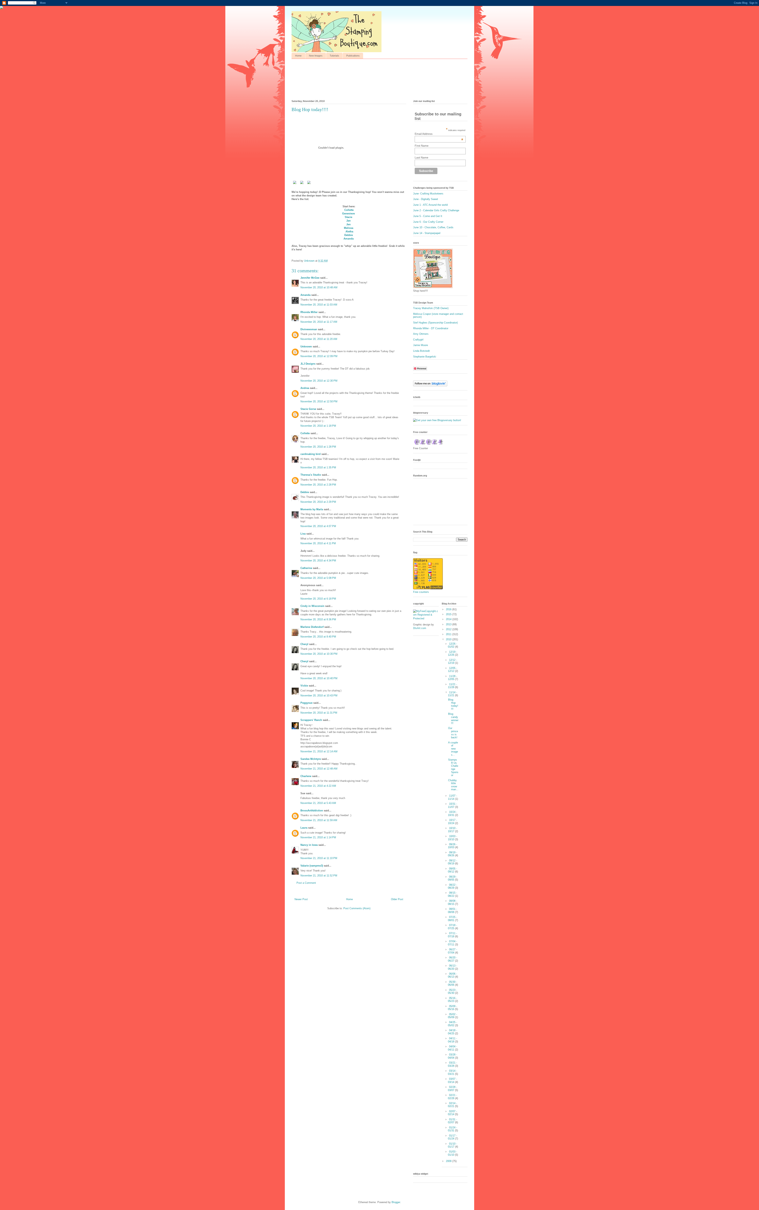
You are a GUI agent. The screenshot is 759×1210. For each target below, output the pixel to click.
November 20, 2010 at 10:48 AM (318, 287)
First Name (422, 145)
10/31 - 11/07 (452, 805)
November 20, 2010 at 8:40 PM (318, 636)
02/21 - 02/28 (452, 1097)
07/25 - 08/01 (452, 919)
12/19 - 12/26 (452, 653)
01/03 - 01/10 (452, 1153)
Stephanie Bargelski (424, 356)
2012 (449, 629)
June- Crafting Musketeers (428, 193)
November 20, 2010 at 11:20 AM (318, 339)
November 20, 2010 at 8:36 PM (318, 619)
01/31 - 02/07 (452, 1121)
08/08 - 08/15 (452, 902)
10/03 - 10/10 (452, 838)
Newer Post (301, 899)
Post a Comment (306, 882)
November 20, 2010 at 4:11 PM (318, 543)
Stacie (348, 217)
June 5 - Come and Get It (427, 216)
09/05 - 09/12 (452, 870)
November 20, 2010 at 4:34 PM (318, 560)
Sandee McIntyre (310, 758)
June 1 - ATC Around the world (430, 204)
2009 (449, 1161)
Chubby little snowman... (453, 785)
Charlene (305, 776)
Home (298, 55)
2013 (449, 624)
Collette (349, 209)
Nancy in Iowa (309, 844)
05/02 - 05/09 (452, 1016)
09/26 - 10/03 (452, 846)
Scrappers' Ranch (311, 720)
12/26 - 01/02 (452, 645)
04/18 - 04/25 (452, 1032)
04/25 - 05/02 (452, 1024)
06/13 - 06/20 (452, 967)
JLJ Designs (307, 363)
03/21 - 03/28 (452, 1064)
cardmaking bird (310, 454)
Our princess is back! (453, 733)
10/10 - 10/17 (452, 830)
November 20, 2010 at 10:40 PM (318, 678)
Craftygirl (418, 339)
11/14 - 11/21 (452, 694)
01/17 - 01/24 (452, 1137)
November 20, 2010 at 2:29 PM (318, 501)
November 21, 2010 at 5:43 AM (318, 803)
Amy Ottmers (421, 333)
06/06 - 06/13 (452, 975)
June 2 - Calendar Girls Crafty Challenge (436, 210)
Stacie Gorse (308, 408)
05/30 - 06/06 (452, 983)
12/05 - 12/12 (452, 670)
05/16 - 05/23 (452, 1000)
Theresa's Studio (310, 474)
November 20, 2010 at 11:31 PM (318, 712)
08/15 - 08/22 (452, 894)
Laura (303, 827)
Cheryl (304, 644)
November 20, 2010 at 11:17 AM (318, 321)
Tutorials (334, 55)
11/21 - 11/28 (452, 686)
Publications (353, 55)
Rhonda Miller (309, 312)
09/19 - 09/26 (452, 854)
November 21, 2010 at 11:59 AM (318, 820)
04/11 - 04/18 (452, 1040)
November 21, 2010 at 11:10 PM (318, 858)
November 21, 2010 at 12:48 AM (318, 768)
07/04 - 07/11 (452, 943)
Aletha (349, 231)
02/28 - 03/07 (452, 1089)
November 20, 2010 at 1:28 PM (318, 446)
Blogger (396, 1202)
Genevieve (348, 213)
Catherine (306, 568)
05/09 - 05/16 (452, 1008)
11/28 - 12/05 (452, 678)
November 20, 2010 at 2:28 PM (318, 484)
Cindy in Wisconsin (312, 606)
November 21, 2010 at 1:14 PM (318, 837)
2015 (449, 614)
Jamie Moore (420, 345)
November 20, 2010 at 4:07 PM (318, 526)
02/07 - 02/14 (452, 1113)
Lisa (303, 533)
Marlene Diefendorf (312, 626)
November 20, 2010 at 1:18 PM (318, 425)
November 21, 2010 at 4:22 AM (318, 785)
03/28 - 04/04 (452, 1056)
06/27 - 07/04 (452, 951)
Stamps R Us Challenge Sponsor (453, 767)
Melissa (348, 227)
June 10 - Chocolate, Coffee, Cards (433, 227)
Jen (348, 224)
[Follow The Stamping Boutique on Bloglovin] (430, 385)
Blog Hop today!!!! (453, 704)
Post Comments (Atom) (356, 908)
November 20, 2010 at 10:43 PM (318, 695)
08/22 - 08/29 (452, 886)
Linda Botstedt (421, 350)
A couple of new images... (453, 748)
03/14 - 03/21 (452, 1072)
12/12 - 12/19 (452, 661)
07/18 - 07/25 (452, 927)
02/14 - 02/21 (452, 1105)
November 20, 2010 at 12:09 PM (318, 356)
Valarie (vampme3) (311, 865)
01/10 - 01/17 (452, 1145)
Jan (348, 220)
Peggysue (306, 702)
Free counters (421, 591)
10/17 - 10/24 (452, 822)
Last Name (421, 157)
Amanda (349, 238)
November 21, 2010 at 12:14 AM (318, 751)
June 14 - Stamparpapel (426, 233)
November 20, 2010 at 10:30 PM (318, 653)
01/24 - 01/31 (452, 1129)
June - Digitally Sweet (425, 199)
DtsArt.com (419, 628)
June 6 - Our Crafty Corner (428, 221)
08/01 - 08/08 (452, 910)
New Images (315, 55)
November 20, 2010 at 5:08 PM (318, 577)
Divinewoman (308, 329)
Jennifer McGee (309, 277)
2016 (449, 609)
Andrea (304, 388)
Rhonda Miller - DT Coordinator (430, 328)
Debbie (348, 235)
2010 (449, 639)
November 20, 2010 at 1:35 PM (318, 467)
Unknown (306, 346)
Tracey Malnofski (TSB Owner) (430, 308)
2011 (449, 634)
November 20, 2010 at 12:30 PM (318, 380)
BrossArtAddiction (311, 810)
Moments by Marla (311, 509)
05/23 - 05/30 (452, 991)
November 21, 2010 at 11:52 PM (318, 875)
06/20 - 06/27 (452, 959)
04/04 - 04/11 (452, 1048)
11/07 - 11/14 (452, 797)
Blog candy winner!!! (453, 718)
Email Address (439, 133)
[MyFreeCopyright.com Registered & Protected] (426, 618)
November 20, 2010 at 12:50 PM (318, 401)
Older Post (397, 899)
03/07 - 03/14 (452, 1080)
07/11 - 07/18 (452, 935)
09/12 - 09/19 (452, 862)
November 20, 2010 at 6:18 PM (318, 598)
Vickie (304, 685)
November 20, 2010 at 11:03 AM (318, 304)
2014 (449, 619)
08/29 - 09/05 (452, 878)
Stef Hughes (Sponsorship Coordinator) (435, 322)
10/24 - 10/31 (452, 813)
